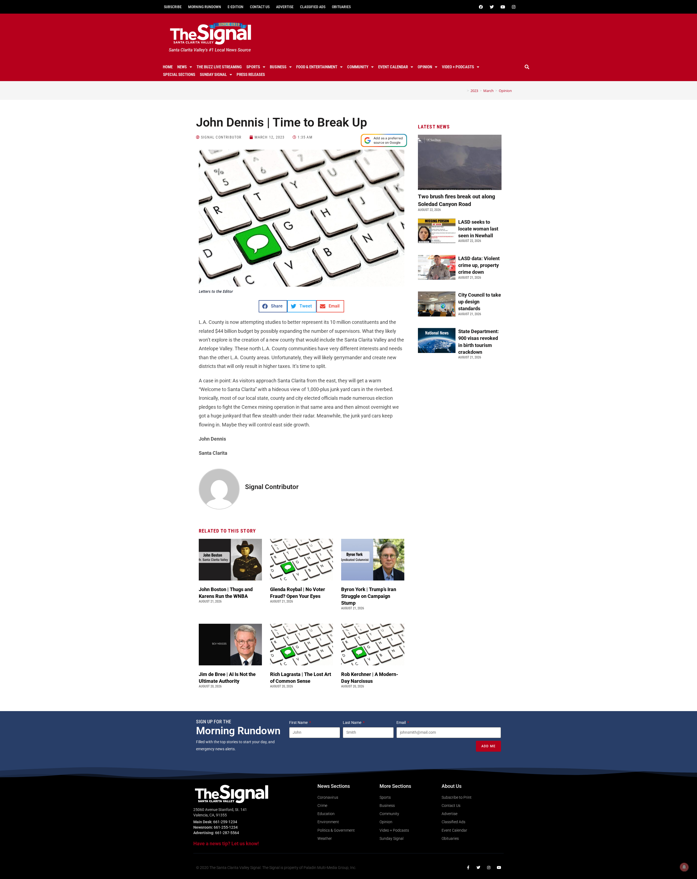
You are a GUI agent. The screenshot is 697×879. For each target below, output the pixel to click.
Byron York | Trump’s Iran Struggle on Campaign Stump (368, 596)
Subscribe (173, 7)
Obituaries (341, 7)
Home (168, 66)
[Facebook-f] (468, 867)
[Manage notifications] (684, 867)
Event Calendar (393, 66)
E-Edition (235, 7)
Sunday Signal (213, 74)
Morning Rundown (204, 7)
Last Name (352, 722)
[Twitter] (492, 7)
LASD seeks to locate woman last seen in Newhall (478, 228)
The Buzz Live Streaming (219, 66)
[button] (527, 67)
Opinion (425, 66)
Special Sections (179, 74)
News (182, 66)
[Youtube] (503, 7)
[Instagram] (513, 7)
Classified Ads (312, 7)
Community (357, 66)
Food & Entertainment (316, 66)
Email (401, 722)
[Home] (464, 90)
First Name (298, 722)
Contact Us (260, 7)
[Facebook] (481, 7)
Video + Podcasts (458, 66)
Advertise (285, 7)
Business (278, 66)
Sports (253, 66)
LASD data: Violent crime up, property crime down (479, 265)
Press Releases (251, 74)
